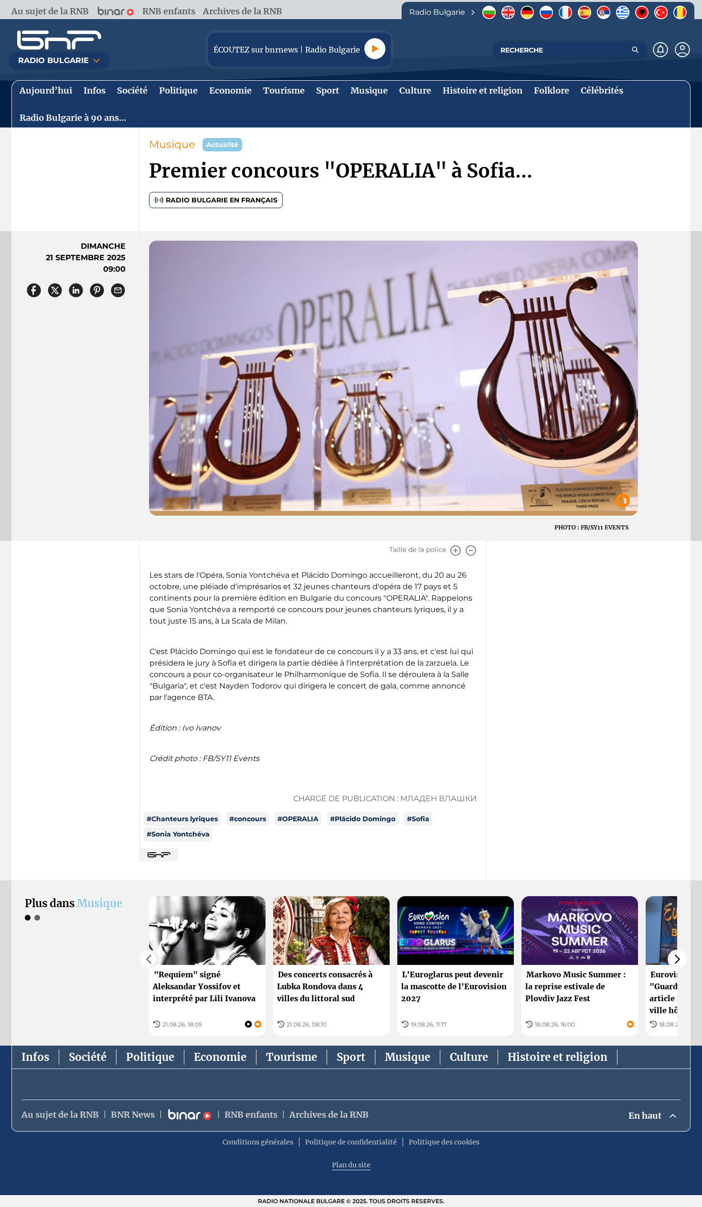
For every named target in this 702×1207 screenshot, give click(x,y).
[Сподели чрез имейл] (118, 290)
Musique (172, 144)
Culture (469, 1057)
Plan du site (351, 1165)
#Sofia (418, 819)
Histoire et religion (557, 1057)
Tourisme (291, 1057)
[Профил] (682, 50)
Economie (220, 1057)
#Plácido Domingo (362, 819)
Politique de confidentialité (351, 1142)
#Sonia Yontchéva (178, 834)
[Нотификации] (660, 50)
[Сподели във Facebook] (34, 290)
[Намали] (471, 550)
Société (87, 1057)
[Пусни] (374, 48)
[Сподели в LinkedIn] (76, 290)
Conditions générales (258, 1142)
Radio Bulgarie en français (221, 200)
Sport (351, 1057)
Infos (35, 1057)
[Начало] (59, 40)
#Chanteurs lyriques (182, 819)
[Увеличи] (455, 550)
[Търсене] (635, 49)
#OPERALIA (298, 819)
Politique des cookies (444, 1142)
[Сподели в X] (55, 290)
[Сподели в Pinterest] (97, 290)
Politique (150, 1057)
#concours (247, 819)
